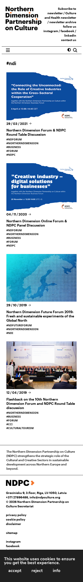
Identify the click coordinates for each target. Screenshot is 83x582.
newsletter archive (62, 22)
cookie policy (15, 519)
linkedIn (70, 35)
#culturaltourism (20, 428)
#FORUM (12, 242)
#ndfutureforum (19, 325)
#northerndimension (22, 143)
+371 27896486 (17, 497)
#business (13, 147)
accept (14, 570)
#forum (12, 151)
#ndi (9, 333)
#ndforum (14, 139)
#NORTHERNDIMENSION (22, 234)
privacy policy (16, 515)
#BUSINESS (13, 238)
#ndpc (11, 155)
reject (37, 570)
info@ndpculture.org (45, 497)
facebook (67, 31)
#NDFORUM (14, 230)
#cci (9, 424)
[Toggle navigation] (8, 50)
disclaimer (13, 524)
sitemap (11, 533)
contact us (68, 40)
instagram (50, 31)
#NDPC (11, 245)
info (56, 570)
